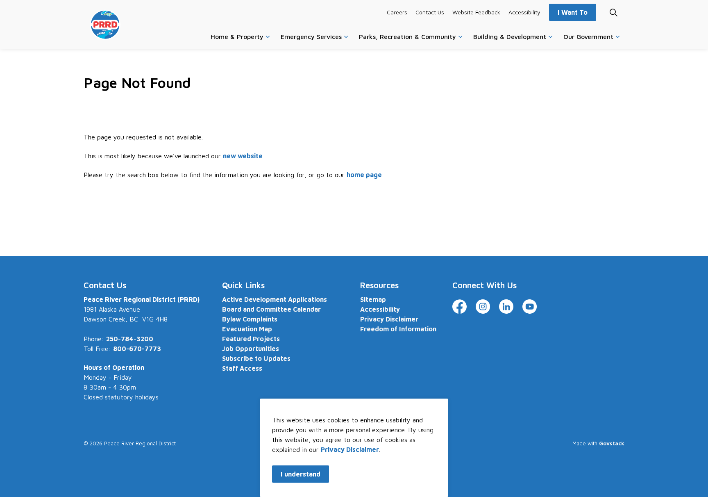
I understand (300, 474)
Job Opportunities (250, 348)
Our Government (588, 36)
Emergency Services (311, 36)
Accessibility (524, 12)
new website (243, 156)
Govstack (611, 443)
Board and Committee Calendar (271, 309)
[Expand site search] (613, 12)
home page (364, 174)
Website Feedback (476, 12)
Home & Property (237, 36)
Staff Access (242, 368)
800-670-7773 (137, 348)
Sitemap (373, 299)
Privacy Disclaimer (350, 449)
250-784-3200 (129, 338)
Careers (397, 12)
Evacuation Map (247, 329)
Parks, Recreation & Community (407, 36)
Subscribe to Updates (256, 358)
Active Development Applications (274, 299)
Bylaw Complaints (249, 319)
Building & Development (509, 36)
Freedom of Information (398, 329)
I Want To (573, 12)
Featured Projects (251, 338)
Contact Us (429, 12)
